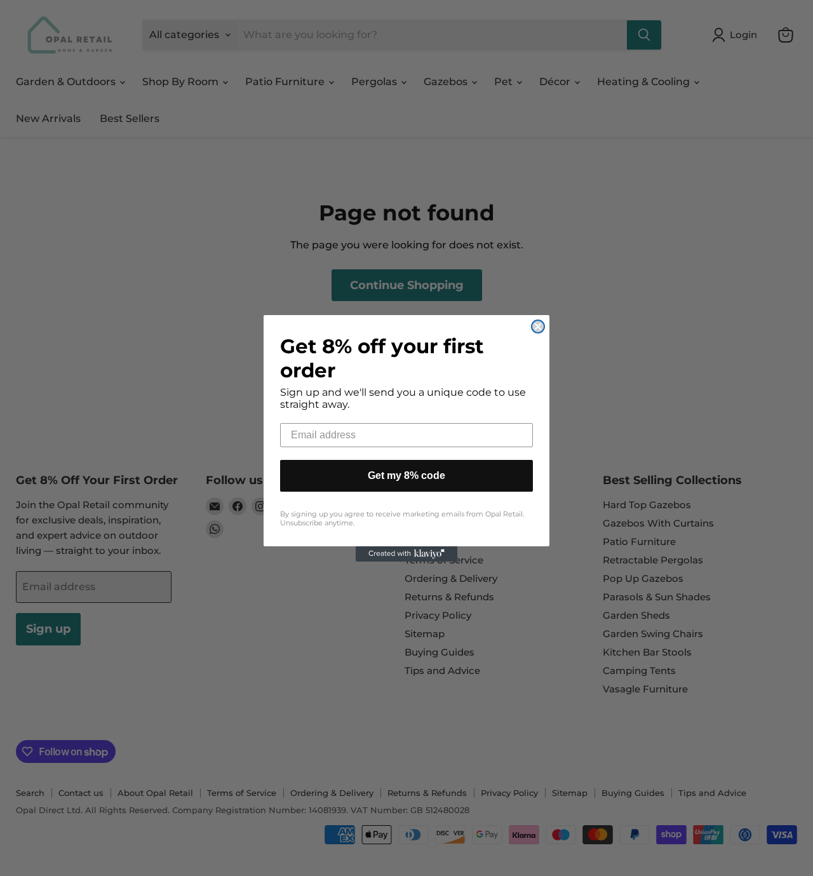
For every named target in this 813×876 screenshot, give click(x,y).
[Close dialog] (538, 326)
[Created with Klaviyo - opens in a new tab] (406, 554)
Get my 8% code (406, 475)
